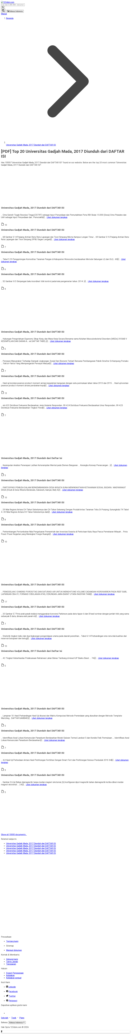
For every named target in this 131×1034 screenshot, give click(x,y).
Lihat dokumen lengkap (57, 217)
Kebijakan (10, 975)
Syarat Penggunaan (15, 973)
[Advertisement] (65, 186)
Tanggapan (11, 964)
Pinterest (13, 1001)
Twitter (12, 996)
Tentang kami (12, 941)
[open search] (3, 11)
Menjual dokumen (14, 950)
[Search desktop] (3, 7)
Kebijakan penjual (13, 978)
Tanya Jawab (12, 961)
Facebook (13, 991)
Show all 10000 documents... (14, 834)
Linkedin (12, 987)
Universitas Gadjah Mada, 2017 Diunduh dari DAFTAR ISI (31, 843)
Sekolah (4, 1018)
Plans (21, 1018)
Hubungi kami (12, 959)
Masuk (4, 14)
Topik (13, 1018)
